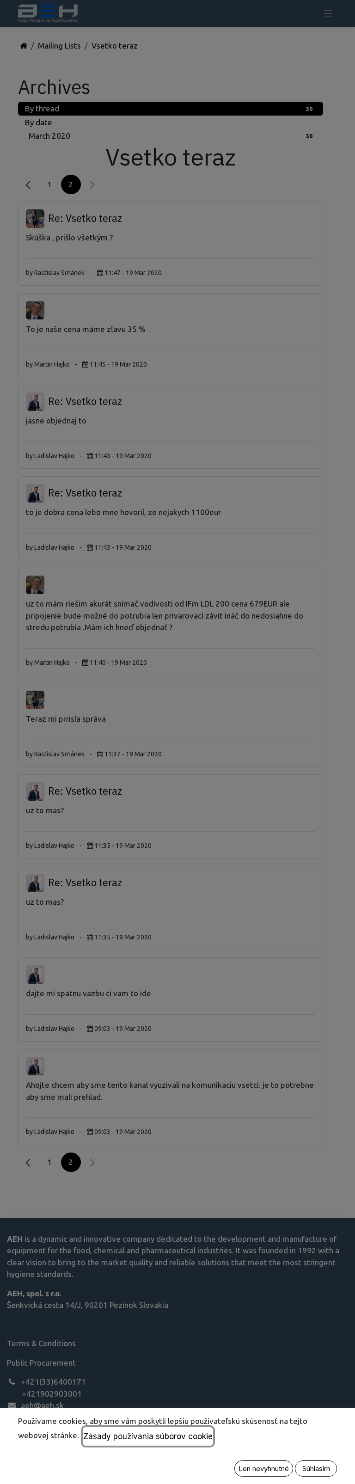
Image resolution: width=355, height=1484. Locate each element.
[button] (263, 1468)
